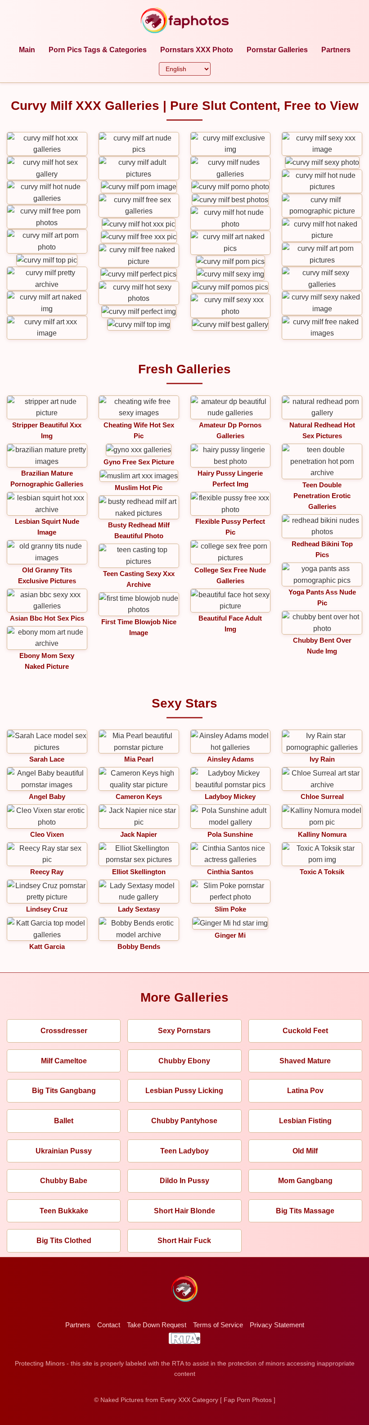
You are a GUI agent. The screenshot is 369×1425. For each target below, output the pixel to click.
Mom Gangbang (305, 1180)
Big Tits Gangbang (64, 1090)
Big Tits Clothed (63, 1240)
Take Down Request (156, 1325)
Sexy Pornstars (184, 1031)
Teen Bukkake (64, 1211)
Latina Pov (305, 1090)
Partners (336, 50)
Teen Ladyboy (184, 1151)
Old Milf (305, 1151)
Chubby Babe (63, 1180)
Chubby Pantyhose (184, 1121)
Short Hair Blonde (184, 1211)
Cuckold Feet (305, 1031)
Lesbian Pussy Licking (184, 1090)
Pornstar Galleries (277, 50)
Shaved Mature (305, 1061)
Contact (108, 1325)
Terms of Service (218, 1325)
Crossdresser (63, 1031)
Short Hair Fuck (184, 1240)
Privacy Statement (277, 1325)
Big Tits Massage (305, 1211)
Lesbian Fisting (305, 1121)
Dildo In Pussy (184, 1180)
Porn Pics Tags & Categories (98, 50)
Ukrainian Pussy (64, 1151)
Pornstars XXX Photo (196, 50)
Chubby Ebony (184, 1061)
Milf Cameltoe (64, 1061)
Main (27, 50)
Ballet (63, 1121)
